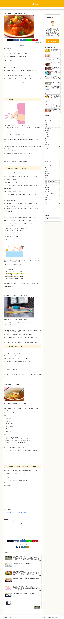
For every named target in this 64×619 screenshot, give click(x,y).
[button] (59, 13)
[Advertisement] (22, 89)
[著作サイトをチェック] (17, 547)
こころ (52, 27)
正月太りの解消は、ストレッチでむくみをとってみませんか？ (16, 512)
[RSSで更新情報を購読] (28, 547)
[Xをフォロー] (19, 547)
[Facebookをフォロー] (22, 547)
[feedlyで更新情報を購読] (26, 547)
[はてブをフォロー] (24, 547)
